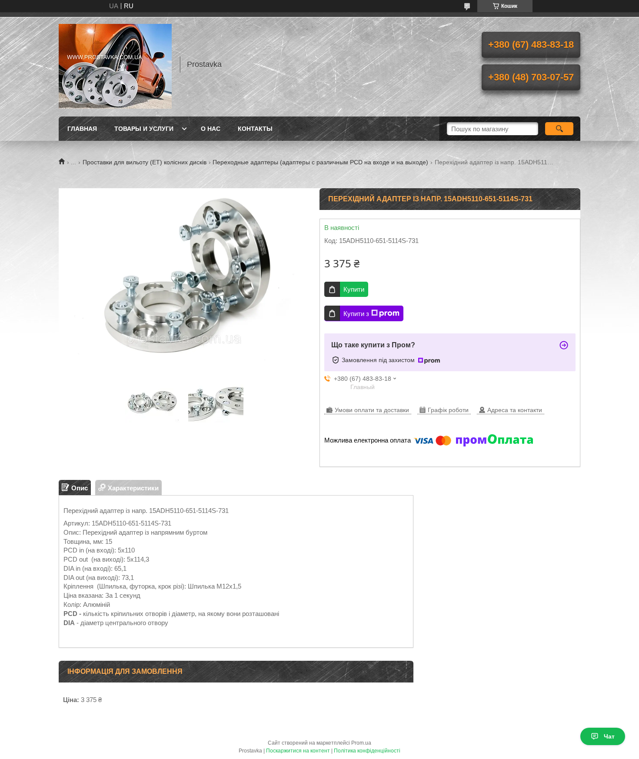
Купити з (356, 313)
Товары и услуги (143, 128)
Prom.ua (361, 743)
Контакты (255, 128)
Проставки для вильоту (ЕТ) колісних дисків (144, 162)
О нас (210, 128)
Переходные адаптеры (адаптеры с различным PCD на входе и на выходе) (320, 162)
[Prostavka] (115, 64)
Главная (82, 128)
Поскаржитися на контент (298, 751)
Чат (609, 736)
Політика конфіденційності (367, 751)
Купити (353, 289)
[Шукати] (559, 128)
